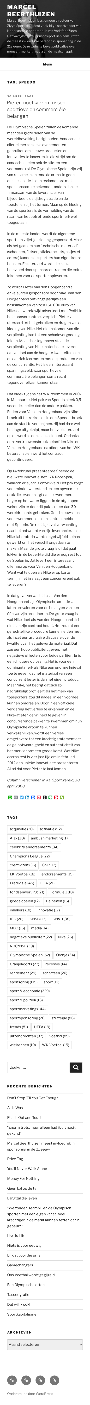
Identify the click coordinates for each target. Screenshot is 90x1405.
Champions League (30, 856)
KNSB (38, 919)
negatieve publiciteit (31, 937)
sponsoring (23, 982)
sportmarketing (28, 1009)
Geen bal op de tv (21, 1188)
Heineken (57, 901)
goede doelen (25, 901)
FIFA (47, 883)
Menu (47, 64)
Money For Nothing (23, 1178)
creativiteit (23, 865)
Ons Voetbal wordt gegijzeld (31, 1275)
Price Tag (15, 1159)
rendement (23, 973)
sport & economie (30, 991)
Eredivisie (22, 883)
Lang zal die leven (22, 1198)
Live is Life (16, 1236)
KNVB (61, 919)
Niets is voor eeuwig (24, 1245)
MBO (17, 928)
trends (19, 1027)
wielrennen (23, 1045)
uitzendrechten (26, 1036)
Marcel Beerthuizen (31, 11)
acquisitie (22, 829)
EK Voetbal (22, 874)
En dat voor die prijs (23, 1255)
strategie (63, 1018)
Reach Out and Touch (24, 1118)
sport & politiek (26, 1000)
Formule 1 (62, 892)
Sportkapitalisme (21, 1314)
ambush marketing (50, 838)
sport (51, 982)
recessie (56, 964)
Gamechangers (20, 1265)
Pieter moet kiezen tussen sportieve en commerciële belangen (36, 109)
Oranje (65, 955)
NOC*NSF (22, 946)
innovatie (48, 910)
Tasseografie (18, 1295)
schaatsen (54, 973)
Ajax (17, 838)
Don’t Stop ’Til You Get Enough (33, 1098)
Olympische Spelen (30, 955)
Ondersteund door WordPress (30, 1394)
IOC (16, 919)
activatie (51, 829)
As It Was (15, 1108)
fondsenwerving (27, 892)
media (39, 928)
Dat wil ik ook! (18, 1304)
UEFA (42, 1027)
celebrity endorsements (34, 847)
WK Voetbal (55, 1045)
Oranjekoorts (24, 964)
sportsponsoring (27, 1018)
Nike (65, 937)
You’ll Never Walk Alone (27, 1169)
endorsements (57, 874)
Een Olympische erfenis (27, 1285)
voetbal (59, 1036)
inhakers (20, 910)
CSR (49, 865)
